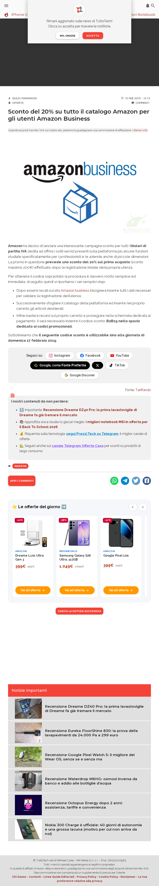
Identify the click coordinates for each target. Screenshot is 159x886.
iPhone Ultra (22, 15)
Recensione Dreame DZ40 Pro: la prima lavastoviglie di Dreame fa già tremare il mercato (94, 708)
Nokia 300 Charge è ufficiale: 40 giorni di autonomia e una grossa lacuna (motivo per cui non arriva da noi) (93, 829)
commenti (142, 102)
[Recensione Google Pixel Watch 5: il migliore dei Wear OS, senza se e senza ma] (28, 756)
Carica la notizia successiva (79, 611)
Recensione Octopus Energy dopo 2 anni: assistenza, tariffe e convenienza (84, 805)
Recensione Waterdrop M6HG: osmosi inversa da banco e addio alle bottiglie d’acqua (91, 781)
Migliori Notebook (139, 15)
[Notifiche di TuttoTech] (147, 5)
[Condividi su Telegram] (125, 481)
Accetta (92, 35)
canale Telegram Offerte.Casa (78, 446)
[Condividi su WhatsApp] (114, 481)
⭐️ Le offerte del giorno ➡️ (39, 506)
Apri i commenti (22, 480)
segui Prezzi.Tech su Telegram (92, 434)
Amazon (20, 466)
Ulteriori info (139, 130)
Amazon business (75, 290)
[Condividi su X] (136, 481)
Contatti (35, 876)
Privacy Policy (86, 876)
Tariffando (143, 390)
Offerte (18, 102)
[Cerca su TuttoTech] (152, 5)
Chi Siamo (19, 876)
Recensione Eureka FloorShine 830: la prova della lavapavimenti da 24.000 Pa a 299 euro (91, 732)
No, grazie (67, 35)
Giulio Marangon (24, 98)
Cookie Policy (108, 876)
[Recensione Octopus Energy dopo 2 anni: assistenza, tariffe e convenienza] (28, 805)
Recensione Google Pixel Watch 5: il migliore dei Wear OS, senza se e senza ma (90, 757)
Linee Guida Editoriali (58, 876)
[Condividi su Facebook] (147, 481)
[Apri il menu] (6, 5)
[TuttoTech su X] (97, 365)
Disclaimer (128, 876)
